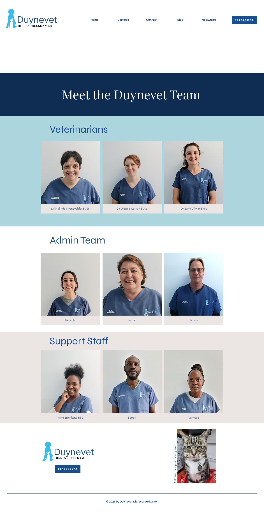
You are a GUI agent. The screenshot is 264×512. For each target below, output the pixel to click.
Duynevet (37, 19)
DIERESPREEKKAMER (35, 26)
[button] (70, 177)
